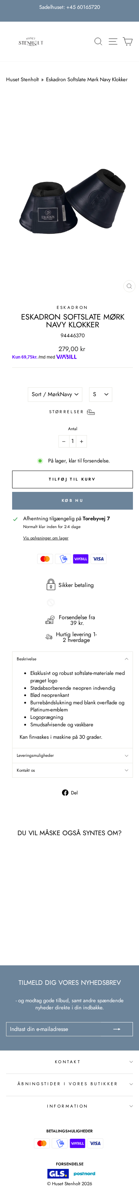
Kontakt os (26, 770)
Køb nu (72, 500)
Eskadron (72, 307)
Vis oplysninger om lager (45, 538)
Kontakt (68, 1062)
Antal (72, 429)
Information (67, 1106)
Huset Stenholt (22, 79)
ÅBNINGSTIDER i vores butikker (67, 1084)
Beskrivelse (26, 659)
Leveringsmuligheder (35, 755)
